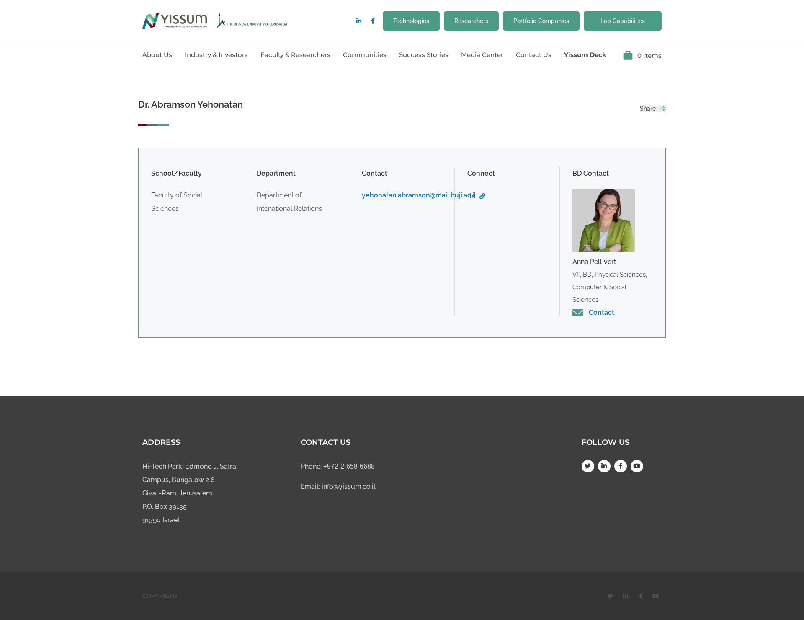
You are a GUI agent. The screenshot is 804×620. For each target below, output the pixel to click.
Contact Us (533, 55)
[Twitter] (588, 466)
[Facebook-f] (373, 21)
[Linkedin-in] (359, 21)
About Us (157, 55)
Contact (601, 312)
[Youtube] (637, 466)
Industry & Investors (216, 55)
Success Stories (423, 55)
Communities (365, 55)
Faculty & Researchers (295, 55)
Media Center (482, 55)
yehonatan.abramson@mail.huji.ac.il (419, 195)
